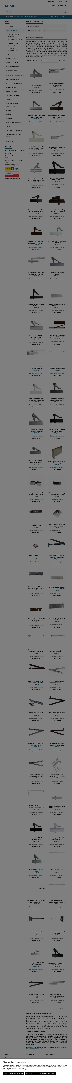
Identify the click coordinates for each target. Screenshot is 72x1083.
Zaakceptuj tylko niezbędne (13, 1073)
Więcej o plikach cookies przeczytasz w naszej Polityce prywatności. (19, 1070)
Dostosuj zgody (31, 1073)
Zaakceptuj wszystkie (47, 1073)
